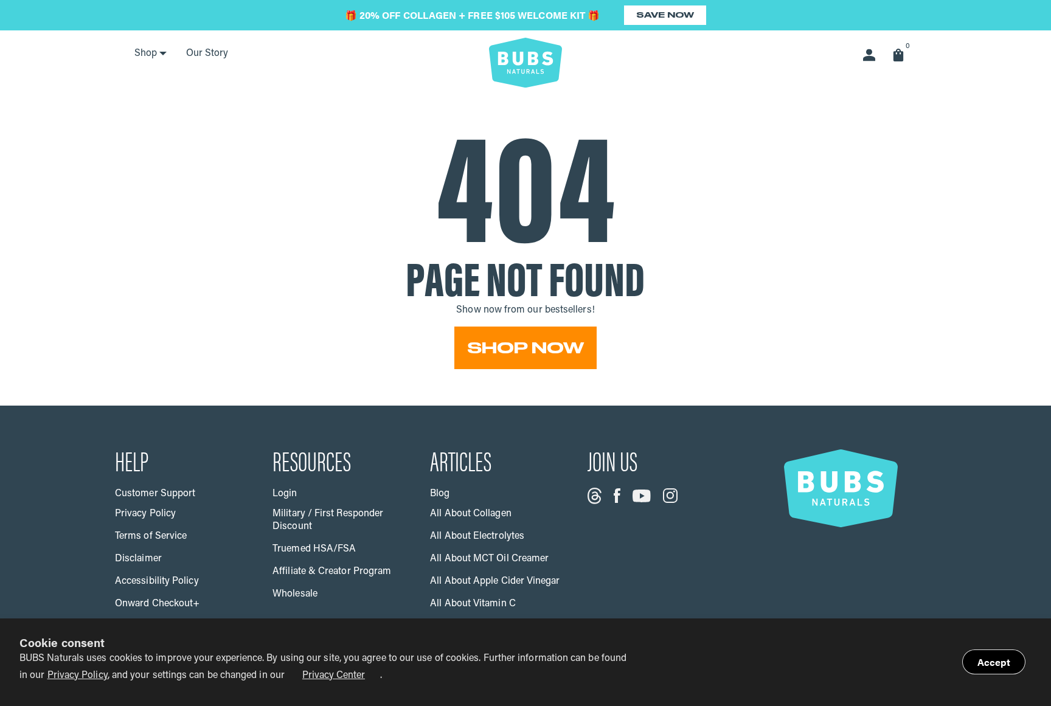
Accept (993, 662)
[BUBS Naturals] (525, 63)
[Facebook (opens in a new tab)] (617, 495)
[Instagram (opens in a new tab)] (670, 495)
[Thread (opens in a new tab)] (595, 496)
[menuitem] (150, 53)
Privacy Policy (77, 675)
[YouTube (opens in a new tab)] (642, 496)
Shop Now (525, 348)
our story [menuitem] (207, 53)
